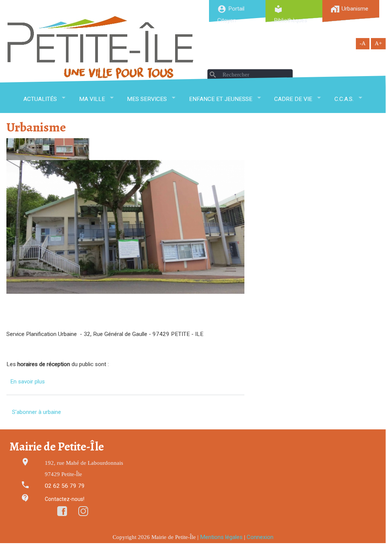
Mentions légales (221, 537)
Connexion (260, 537)
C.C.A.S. (344, 99)
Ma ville (92, 99)
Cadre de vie (293, 99)
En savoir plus (27, 381)
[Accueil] (100, 47)
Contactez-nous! (64, 499)
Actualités (40, 99)
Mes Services (147, 99)
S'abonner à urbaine (36, 412)
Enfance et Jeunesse (220, 99)
